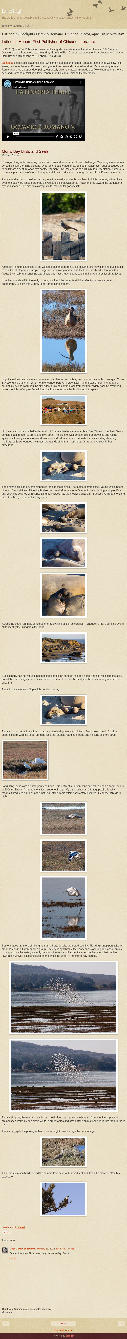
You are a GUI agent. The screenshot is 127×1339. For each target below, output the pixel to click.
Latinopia (7, 62)
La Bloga (12, 10)
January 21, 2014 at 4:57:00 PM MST (56, 1248)
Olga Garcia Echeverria (23, 1248)
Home (63, 1323)
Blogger (70, 1335)
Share (6, 1232)
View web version (63, 1330)
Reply (13, 1258)
